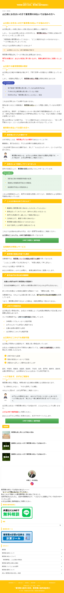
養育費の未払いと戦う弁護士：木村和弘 (32, 585)
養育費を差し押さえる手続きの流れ (22, 432)
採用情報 (27, 582)
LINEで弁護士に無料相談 (31, 240)
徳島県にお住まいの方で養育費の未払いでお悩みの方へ (28, 443)
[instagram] (32, 483)
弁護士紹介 (20, 582)
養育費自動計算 (52, 582)
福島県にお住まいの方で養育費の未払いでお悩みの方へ (28, 454)
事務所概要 (33, 582)
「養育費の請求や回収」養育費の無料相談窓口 (32, 5)
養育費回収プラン (12, 582)
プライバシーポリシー (42, 582)
